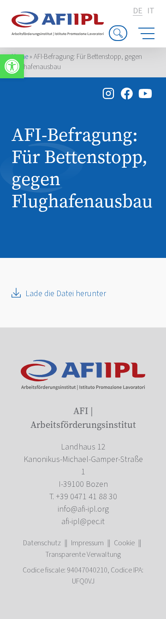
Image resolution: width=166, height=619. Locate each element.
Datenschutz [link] (42, 543)
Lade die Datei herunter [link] (65, 293)
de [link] (137, 11)
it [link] (150, 11)
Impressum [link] (87, 543)
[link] (12, 66)
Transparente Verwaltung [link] (83, 554)
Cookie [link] (124, 543)
